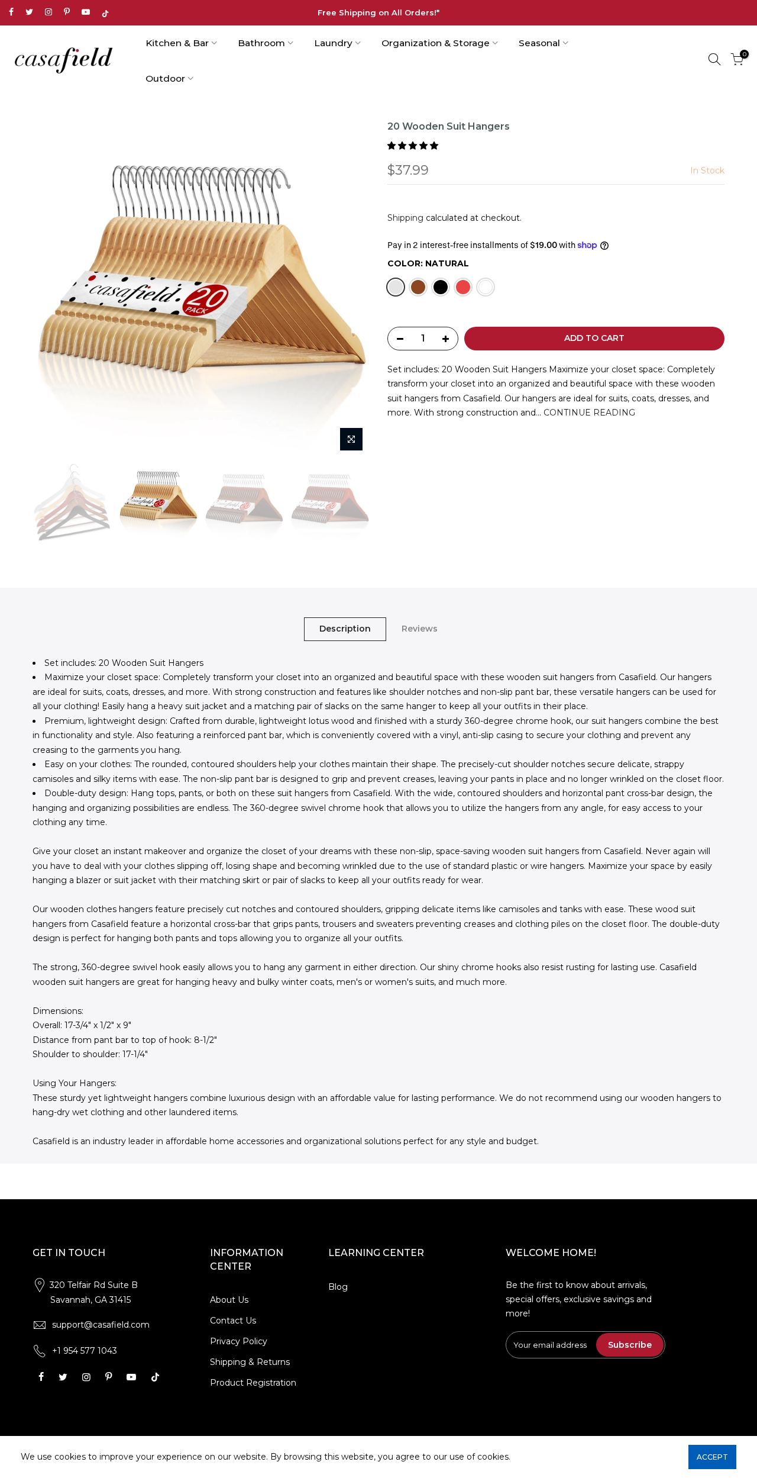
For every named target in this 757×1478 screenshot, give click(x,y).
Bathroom (261, 43)
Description (345, 628)
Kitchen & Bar (177, 43)
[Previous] (53, 289)
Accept (712, 1457)
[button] (414, 145)
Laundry (333, 43)
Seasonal (539, 43)
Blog (338, 1286)
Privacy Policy (238, 1341)
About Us (229, 1300)
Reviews (420, 628)
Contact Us (233, 1320)
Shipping (405, 217)
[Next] (349, 289)
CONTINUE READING (588, 412)
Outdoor (165, 78)
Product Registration (253, 1382)
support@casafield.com (101, 1324)
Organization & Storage (435, 43)
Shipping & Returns (250, 1362)
